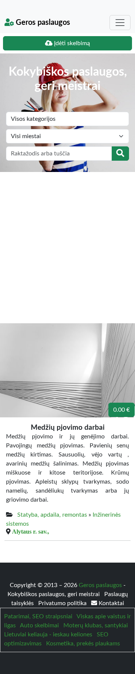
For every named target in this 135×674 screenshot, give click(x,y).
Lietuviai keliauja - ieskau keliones (48, 634)
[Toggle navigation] (120, 22)
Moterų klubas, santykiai (95, 625)
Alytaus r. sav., (30, 531)
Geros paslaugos (42, 22)
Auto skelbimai (39, 625)
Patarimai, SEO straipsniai (38, 616)
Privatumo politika (63, 603)
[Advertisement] (67, 243)
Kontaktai (110, 603)
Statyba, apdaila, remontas (52, 515)
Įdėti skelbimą (71, 43)
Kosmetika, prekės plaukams (83, 644)
